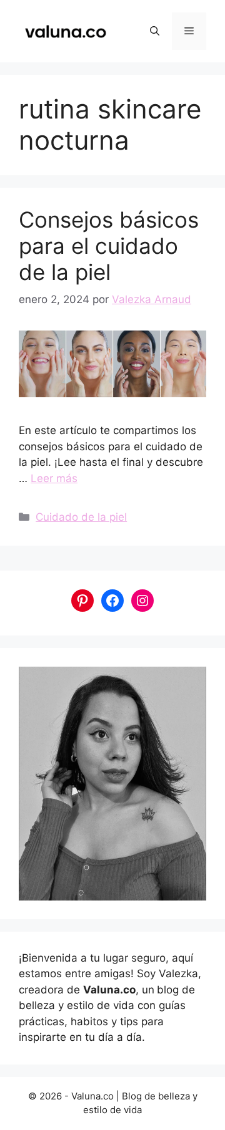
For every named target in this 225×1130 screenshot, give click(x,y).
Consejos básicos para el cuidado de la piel (109, 245)
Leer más (54, 478)
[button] (155, 31)
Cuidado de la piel (81, 517)
